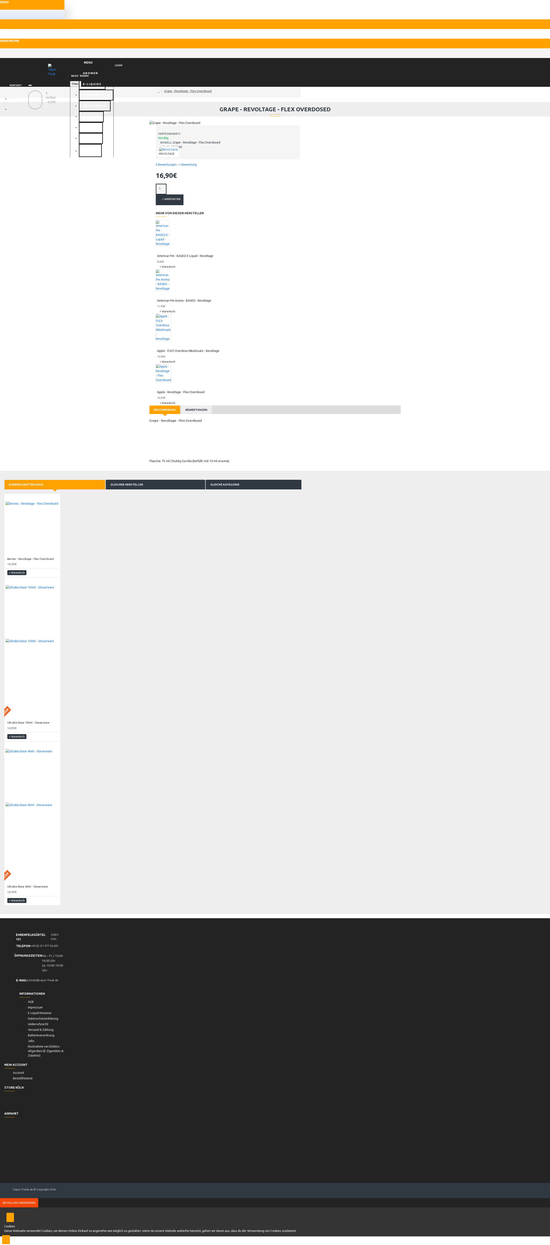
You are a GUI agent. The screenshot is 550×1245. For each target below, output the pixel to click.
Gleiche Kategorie (224, 484)
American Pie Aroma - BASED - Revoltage (184, 300)
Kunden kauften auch (26, 484)
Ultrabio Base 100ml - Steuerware (28, 722)
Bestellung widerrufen (19, 1202)
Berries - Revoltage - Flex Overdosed (30, 558)
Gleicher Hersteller (126, 484)
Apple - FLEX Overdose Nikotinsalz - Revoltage (188, 351)
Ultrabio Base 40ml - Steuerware (27, 886)
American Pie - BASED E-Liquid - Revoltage (185, 256)
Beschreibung (165, 409)
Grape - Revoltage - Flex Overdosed (188, 91)
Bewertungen (196, 409)
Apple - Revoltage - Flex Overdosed (181, 392)
